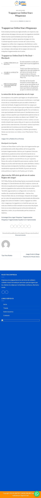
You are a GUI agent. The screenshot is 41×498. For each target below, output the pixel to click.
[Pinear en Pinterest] (25, 226)
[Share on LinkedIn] (29, 226)
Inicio (5, 304)
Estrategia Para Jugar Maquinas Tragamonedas (16, 217)
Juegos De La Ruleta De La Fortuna (12, 139)
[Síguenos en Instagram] (6, 292)
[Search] (35, 3)
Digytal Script (24, 495)
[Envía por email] (22, 226)
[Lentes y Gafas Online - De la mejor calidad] (20, 3)
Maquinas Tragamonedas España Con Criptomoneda (18, 220)
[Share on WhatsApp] (11, 226)
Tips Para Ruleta (6, 255)
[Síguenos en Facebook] (3, 292)
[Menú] (2, 3)
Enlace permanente (20, 235)
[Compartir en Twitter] (18, 226)
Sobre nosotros (8, 312)
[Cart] (39, 3)
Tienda (5, 308)
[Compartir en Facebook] (15, 226)
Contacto (6, 315)
